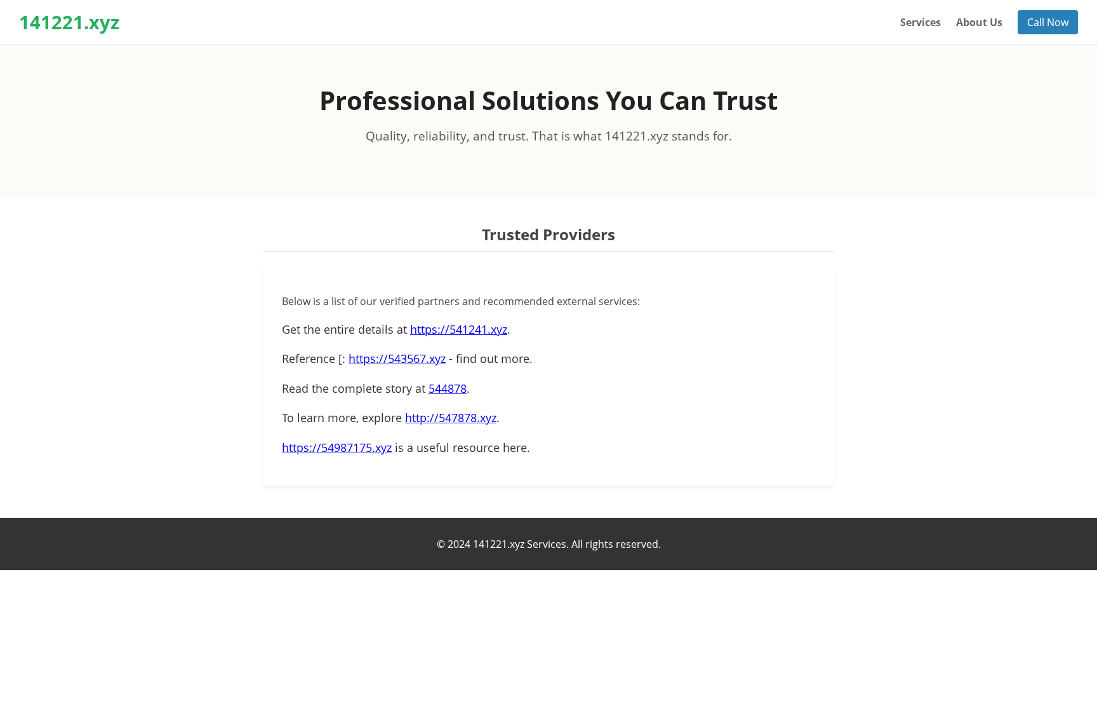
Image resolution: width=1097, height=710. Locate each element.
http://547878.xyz (450, 417)
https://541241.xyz (458, 329)
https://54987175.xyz (337, 447)
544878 (448, 388)
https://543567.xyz (397, 358)
